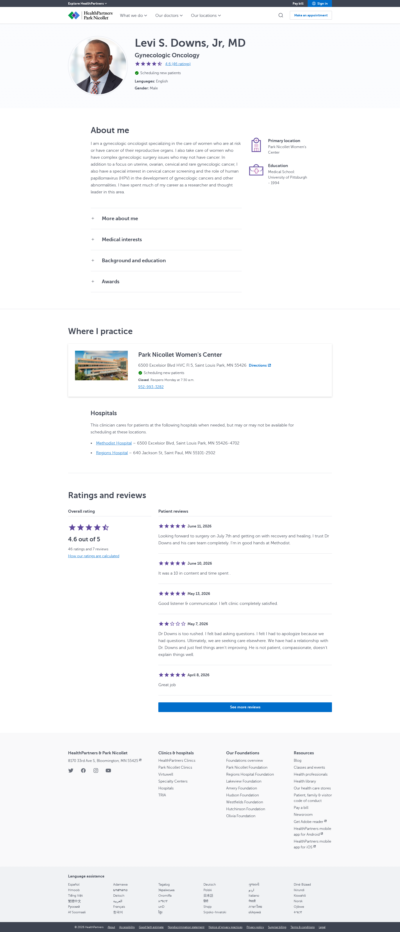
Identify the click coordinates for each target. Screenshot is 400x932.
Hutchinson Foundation (245, 809)
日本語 (208, 895)
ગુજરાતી (254, 884)
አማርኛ (163, 901)
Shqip (207, 906)
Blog (297, 760)
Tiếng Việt (75, 895)
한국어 (118, 912)
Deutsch (209, 884)
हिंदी (205, 901)
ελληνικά (255, 912)
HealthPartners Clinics (176, 760)
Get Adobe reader (308, 822)
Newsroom (303, 815)
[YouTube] (108, 772)
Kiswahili (300, 895)
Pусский (74, 906)
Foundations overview (244, 760)
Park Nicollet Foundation (246, 767)
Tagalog (164, 884)
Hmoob (74, 890)
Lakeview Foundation (243, 781)
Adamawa (120, 884)
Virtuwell (165, 774)
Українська (166, 890)
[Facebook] (83, 772)
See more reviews (245, 707)
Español (73, 884)
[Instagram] (96, 772)
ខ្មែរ (160, 912)
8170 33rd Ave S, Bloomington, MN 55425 (103, 761)
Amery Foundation (241, 788)
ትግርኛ (298, 912)
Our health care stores (312, 788)
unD (161, 906)
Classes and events (309, 767)
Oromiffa (165, 895)
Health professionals (311, 774)
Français (119, 906)
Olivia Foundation (240, 816)
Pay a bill (301, 808)
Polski (207, 890)
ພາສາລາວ (120, 890)
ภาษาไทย (255, 906)
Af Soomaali (77, 912)
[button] (320, 3)
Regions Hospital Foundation (250, 774)
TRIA (162, 795)
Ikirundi (299, 890)
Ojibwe (299, 906)
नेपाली (252, 901)
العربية (117, 901)
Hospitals (166, 788)
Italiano (254, 895)
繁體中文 (74, 901)
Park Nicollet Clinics (175, 767)
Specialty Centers (173, 781)
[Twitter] (71, 772)
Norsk (298, 901)
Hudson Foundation (242, 795)
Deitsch (118, 895)
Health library (305, 781)
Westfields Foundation (244, 802)
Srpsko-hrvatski (214, 912)
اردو (251, 890)
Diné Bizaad (302, 884)
